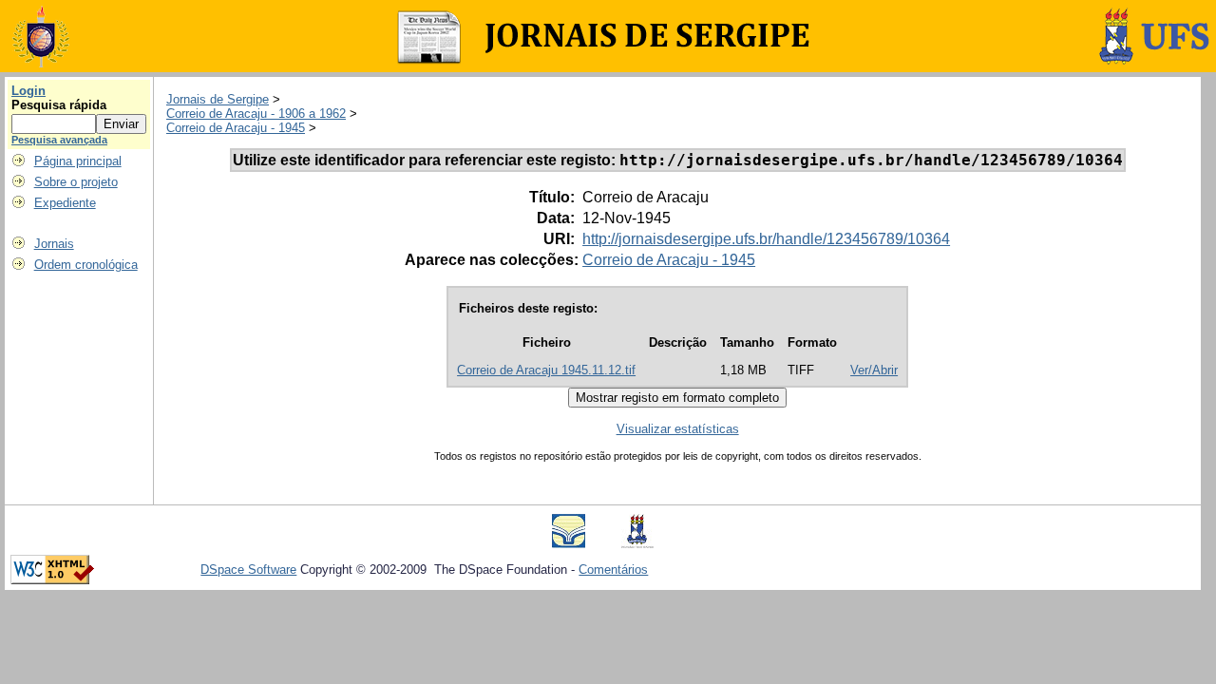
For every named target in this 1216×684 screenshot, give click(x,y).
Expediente (65, 203)
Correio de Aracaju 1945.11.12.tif (546, 370)
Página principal (78, 161)
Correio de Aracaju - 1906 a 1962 (256, 113)
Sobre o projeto (76, 182)
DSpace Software (248, 569)
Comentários (613, 569)
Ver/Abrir (874, 370)
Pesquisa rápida (58, 105)
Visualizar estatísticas (678, 429)
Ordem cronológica (86, 264)
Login (28, 91)
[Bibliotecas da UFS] (568, 544)
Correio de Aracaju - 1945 (235, 128)
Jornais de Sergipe (217, 99)
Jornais (54, 244)
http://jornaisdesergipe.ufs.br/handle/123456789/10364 (766, 239)
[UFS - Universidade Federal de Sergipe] (637, 544)
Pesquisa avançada (59, 139)
